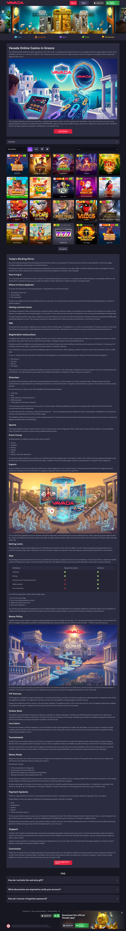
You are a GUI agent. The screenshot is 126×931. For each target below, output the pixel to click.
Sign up (73, 3)
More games (63, 249)
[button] (2, 20)
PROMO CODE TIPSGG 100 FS (62, 862)
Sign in (84, 3)
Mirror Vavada (63, 131)
